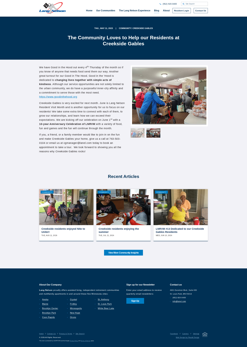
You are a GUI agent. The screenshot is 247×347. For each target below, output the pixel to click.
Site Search (80, 334)
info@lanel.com (179, 301)
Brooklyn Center (50, 308)
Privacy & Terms (65, 334)
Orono (73, 317)
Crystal (73, 299)
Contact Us (51, 334)
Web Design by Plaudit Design (187, 337)
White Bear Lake (106, 308)
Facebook (174, 334)
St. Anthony (103, 299)
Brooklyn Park (49, 313)
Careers (185, 334)
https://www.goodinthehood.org (58, 96)
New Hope (75, 313)
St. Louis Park (105, 304)
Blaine (45, 304)
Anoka (45, 299)
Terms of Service (85, 340)
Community (47, 192)
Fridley (73, 304)
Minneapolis (76, 308)
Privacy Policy (74, 340)
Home (41, 334)
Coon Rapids (48, 317)
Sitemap (196, 334)
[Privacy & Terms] (205, 335)
